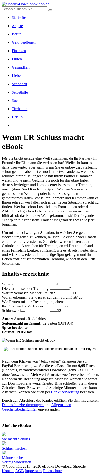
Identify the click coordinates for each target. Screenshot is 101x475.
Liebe (16, 76)
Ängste (17, 26)
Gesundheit (20, 67)
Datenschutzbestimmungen (23, 405)
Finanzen (19, 51)
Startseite (19, 17)
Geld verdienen (24, 42)
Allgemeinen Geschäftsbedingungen (36, 407)
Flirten (17, 59)
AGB (19, 471)
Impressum (33, 471)
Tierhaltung (20, 109)
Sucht (16, 100)
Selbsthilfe (20, 92)
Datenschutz (52, 471)
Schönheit (19, 84)
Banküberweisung (65, 392)
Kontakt (8, 471)
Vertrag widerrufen (16, 462)
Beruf (16, 34)
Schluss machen (14, 448)
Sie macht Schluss (16, 439)
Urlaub (17, 117)
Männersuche (12, 457)
